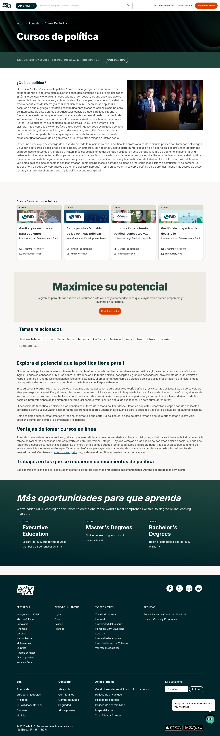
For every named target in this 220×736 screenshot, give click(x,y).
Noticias (22, 715)
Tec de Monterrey (105, 614)
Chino (58, 619)
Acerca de (23, 689)
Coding (129, 339)
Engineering (83, 339)
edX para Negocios (29, 694)
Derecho (21, 633)
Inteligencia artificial (28, 614)
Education (151, 339)
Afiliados (22, 699)
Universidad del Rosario (108, 623)
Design (140, 339)
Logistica (21, 647)
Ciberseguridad (25, 657)
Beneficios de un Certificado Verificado (165, 614)
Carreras (22, 710)
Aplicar (196, 689)
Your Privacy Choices (108, 715)
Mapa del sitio (104, 710)
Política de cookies (107, 699)
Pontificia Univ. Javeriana (109, 628)
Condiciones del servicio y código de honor (122, 689)
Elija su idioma (174, 681)
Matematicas (24, 643)
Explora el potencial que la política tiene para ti (76, 60)
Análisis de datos (26, 652)
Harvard (100, 619)
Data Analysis (99, 339)
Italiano (59, 623)
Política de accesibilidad (110, 705)
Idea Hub (64, 689)
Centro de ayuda (68, 699)
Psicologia (22, 623)
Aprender (24, 5)
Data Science (115, 339)
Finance (49, 339)
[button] (128, 5)
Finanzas (22, 628)
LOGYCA (100, 633)
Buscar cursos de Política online (33, 60)
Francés (59, 628)
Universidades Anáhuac (108, 638)
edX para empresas (164, 5)
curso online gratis (65, 452)
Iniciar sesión (185, 5)
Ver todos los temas (29, 346)
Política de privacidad (108, 694)
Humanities (165, 339)
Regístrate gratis (206, 5)
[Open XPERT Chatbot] (210, 717)
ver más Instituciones (107, 647)
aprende (34, 23)
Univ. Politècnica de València (111, 643)
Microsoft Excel (25, 619)
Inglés (58, 614)
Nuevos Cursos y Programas (160, 619)
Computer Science (65, 339)
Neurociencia (24, 638)
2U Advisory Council (29, 705)
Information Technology (30, 339)
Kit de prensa (66, 710)
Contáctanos (66, 694)
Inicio (20, 23)
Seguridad (64, 705)
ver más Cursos (26, 662)
